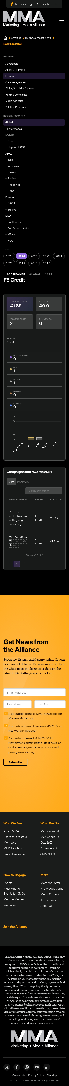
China (11, 191)
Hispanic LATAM (17, 147)
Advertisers (11, 64)
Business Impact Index (38, 38)
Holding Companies (16, 94)
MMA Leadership (14, 848)
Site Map (51, 1075)
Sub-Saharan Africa (18, 228)
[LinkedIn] (46, 1067)
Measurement (49, 830)
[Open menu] (62, 19)
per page (23, 481)
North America (13, 129)
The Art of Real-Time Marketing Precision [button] (18, 541)
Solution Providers (15, 107)
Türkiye (12, 209)
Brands (9, 76)
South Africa (14, 222)
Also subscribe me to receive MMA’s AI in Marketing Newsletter (34, 728)
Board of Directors (15, 836)
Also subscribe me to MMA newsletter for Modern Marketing (35, 716)
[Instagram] (26, 1067)
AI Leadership (49, 848)
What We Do (49, 823)
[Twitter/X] (6, 1067)
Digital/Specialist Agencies (20, 88)
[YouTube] (36, 1067)
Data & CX (46, 842)
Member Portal (50, 882)
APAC (8, 153)
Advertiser (57, 499)
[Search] (55, 4)
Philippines (14, 185)
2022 (46, 256)
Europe (9, 197)
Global (9, 122)
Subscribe (43, 4)
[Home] (5, 38)
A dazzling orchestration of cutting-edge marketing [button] (18, 518)
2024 (21, 256)
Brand (39, 499)
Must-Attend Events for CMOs (14, 891)
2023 (34, 256)
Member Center (13, 899)
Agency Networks (15, 70)
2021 (59, 256)
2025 (9, 256)
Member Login (24, 4)
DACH (11, 203)
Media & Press (49, 894)
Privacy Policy (36, 1075)
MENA (11, 234)
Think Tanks (48, 899)
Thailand (12, 178)
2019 (21, 263)
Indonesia (13, 166)
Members (9, 842)
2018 (34, 263)
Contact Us (18, 1075)
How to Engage (14, 875)
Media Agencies (14, 101)
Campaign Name (18, 499)
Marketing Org (49, 836)
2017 (46, 263)
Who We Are (12, 823)
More (44, 875)
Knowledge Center (52, 888)
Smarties (16, 38)
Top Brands (14, 274)
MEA (8, 216)
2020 (9, 263)
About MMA (11, 830)
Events (7, 882)
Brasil (11, 141)
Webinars (9, 904)
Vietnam (12, 172)
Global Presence (14, 853)
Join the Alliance (15, 926)
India (10, 160)
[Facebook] (16, 1067)
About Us (46, 905)
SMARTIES (47, 853)
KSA (10, 241)
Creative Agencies (15, 82)
